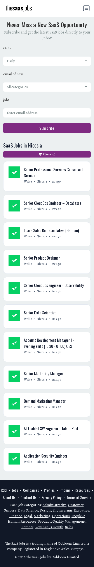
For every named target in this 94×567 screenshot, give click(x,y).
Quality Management (68, 521)
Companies (31, 490)
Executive (81, 510)
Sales (69, 527)
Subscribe (47, 128)
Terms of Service (78, 497)
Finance (15, 515)
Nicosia (42, 181)
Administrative (54, 504)
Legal (28, 515)
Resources (82, 490)
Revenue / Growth (49, 527)
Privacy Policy (51, 497)
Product (44, 521)
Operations (61, 515)
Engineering (62, 510)
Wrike (28, 181)
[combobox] (47, 61)
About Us (9, 497)
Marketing (42, 515)
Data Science (28, 510)
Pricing (65, 490)
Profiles (49, 490)
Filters (49, 154)
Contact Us (29, 497)
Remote (27, 527)
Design (45, 510)
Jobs (15, 490)
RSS (4, 490)
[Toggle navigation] (86, 8)
